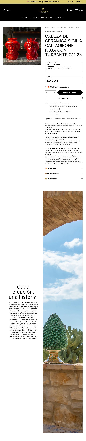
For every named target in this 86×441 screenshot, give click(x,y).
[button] (6, 10)
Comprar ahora (64, 98)
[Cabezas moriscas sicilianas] (43, 10)
